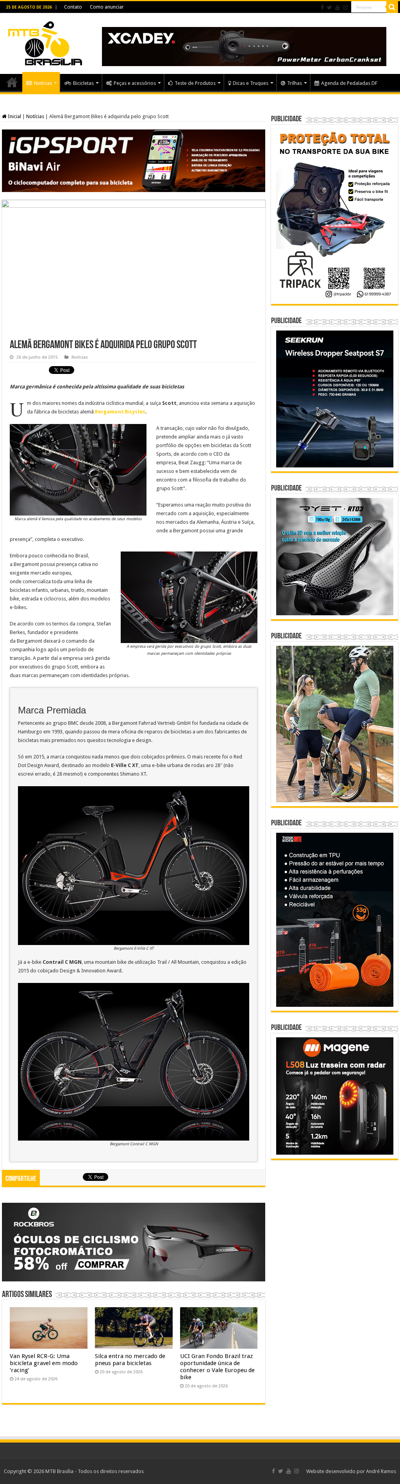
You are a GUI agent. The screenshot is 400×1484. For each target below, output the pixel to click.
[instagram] (345, 7)
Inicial (14, 116)
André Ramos (381, 1471)
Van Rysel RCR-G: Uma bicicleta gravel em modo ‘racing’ (44, 1363)
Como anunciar (107, 7)
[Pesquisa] (392, 7)
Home (12, 82)
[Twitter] (329, 7)
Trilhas (294, 83)
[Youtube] (337, 7)
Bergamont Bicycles (120, 412)
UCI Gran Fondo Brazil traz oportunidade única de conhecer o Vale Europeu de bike (217, 1367)
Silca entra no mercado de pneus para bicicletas (130, 1360)
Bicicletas (83, 83)
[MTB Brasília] (45, 41)
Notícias (43, 83)
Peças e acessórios (135, 83)
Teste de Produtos (195, 83)
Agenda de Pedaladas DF (349, 83)
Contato (73, 7)
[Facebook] (322, 7)
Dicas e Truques (250, 83)
